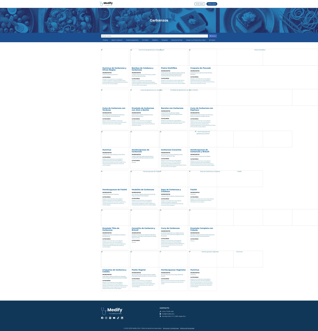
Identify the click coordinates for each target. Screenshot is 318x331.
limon (119, 154)
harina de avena (146, 74)
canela (178, 72)
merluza (202, 72)
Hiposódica (169, 81)
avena (166, 72)
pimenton (163, 156)
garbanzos (110, 74)
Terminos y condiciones (171, 328)
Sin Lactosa (111, 83)
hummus (115, 74)
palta (207, 234)
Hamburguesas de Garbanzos (140, 151)
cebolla (106, 114)
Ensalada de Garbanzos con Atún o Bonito (143, 109)
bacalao (173, 113)
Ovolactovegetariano (132, 40)
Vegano (116, 83)
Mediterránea (122, 80)
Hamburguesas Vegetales (173, 270)
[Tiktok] (118, 318)
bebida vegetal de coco (169, 233)
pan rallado (207, 156)
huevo (197, 72)
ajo (103, 114)
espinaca (116, 114)
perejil (175, 114)
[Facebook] (102, 318)
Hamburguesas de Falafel (114, 189)
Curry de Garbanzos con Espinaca (201, 109)
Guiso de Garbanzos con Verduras (113, 109)
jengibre (203, 116)
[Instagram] (106, 318)
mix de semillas (141, 76)
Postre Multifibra (169, 68)
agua (107, 276)
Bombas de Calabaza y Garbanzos (142, 69)
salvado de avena (149, 157)
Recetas (120, 82)
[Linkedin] (122, 318)
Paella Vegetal (139, 270)
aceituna (104, 74)
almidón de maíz (136, 234)
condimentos (164, 114)
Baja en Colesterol (117, 40)
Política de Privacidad (187, 328)
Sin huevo (212, 40)
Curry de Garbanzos (170, 228)
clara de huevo (149, 156)
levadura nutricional (115, 278)
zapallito (163, 276)
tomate (168, 115)
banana (174, 72)
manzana (169, 75)
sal (167, 156)
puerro (104, 116)
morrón (133, 116)
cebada (198, 234)
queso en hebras (151, 236)
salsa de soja (171, 156)
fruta (180, 74)
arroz (135, 274)
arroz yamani (135, 194)
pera (180, 75)
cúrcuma (207, 114)
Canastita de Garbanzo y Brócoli (143, 229)
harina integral (106, 278)
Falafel (193, 189)
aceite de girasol (106, 194)
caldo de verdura (170, 196)
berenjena (192, 234)
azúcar (170, 72)
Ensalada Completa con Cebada (201, 229)
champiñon (135, 276)
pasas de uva (175, 75)
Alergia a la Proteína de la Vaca (195, 40)
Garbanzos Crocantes (171, 150)
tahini (123, 154)
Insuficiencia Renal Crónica (120, 285)
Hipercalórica (145, 82)
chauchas (111, 114)
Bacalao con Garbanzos (172, 108)
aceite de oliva (165, 113)
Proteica (105, 40)
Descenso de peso (176, 40)
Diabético (155, 40)
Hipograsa (165, 40)
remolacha (105, 236)
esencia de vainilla (173, 74)
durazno (167, 74)
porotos (150, 276)
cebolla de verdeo (140, 156)
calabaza (134, 74)
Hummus (106, 150)
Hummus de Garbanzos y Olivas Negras (114, 69)
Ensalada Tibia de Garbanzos (110, 229)
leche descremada (142, 236)
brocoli (192, 156)
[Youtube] (114, 318)
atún (138, 114)
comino (202, 114)
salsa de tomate (110, 116)
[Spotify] (110, 318)
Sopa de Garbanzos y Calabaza (171, 190)
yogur (175, 274)
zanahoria (192, 74)
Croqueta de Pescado (200, 68)
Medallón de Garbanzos (143, 189)
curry (211, 114)
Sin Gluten (145, 40)
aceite (162, 72)
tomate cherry (139, 116)
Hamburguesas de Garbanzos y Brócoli (199, 151)
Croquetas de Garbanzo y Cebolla (114, 271)
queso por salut (136, 237)
